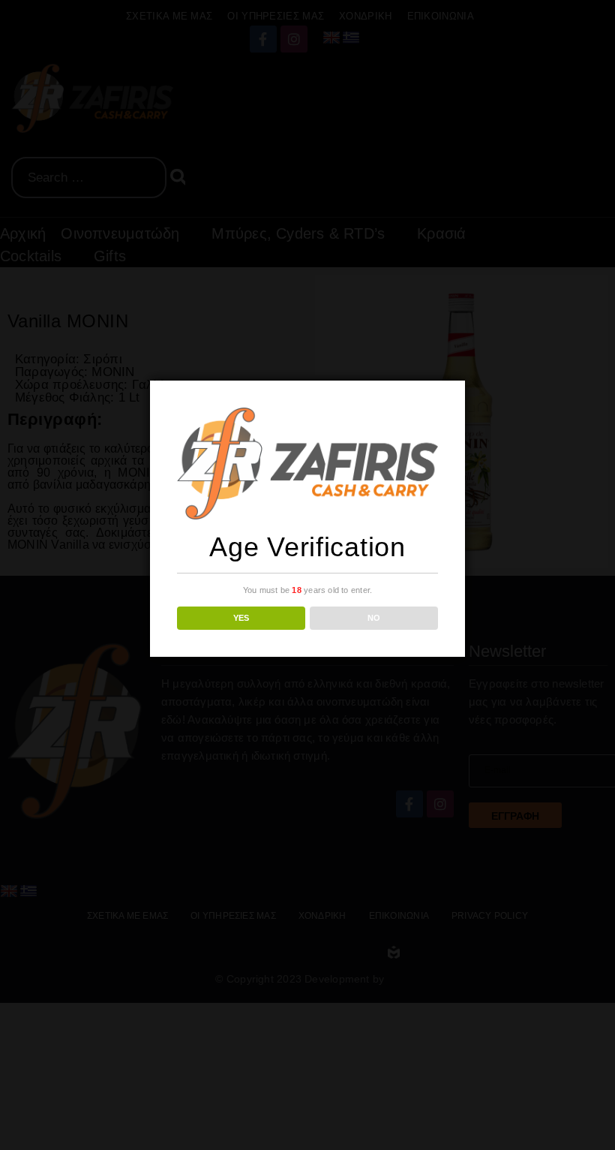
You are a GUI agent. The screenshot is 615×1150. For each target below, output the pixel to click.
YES (241, 617)
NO (374, 617)
